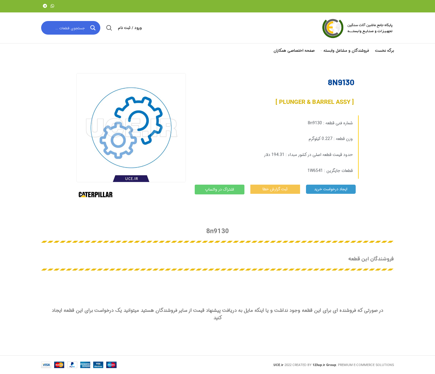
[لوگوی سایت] (357, 28)
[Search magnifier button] (93, 27)
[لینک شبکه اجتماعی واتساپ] (52, 6)
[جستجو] (109, 28)
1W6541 (315, 170)
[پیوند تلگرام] (45, 6)
